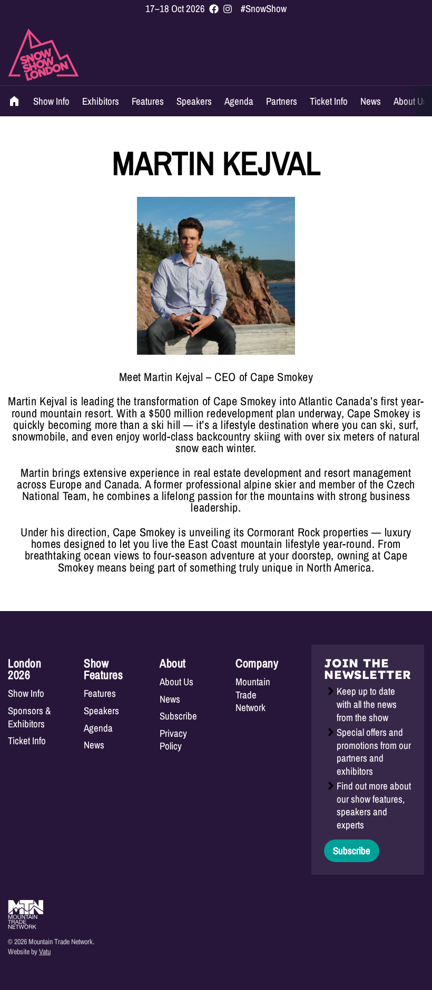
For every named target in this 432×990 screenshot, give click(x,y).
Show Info (51, 101)
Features (148, 101)
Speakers (194, 101)
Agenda (238, 101)
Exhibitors (100, 101)
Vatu (45, 951)
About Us (410, 101)
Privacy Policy (173, 740)
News (370, 101)
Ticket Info (329, 101)
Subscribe (178, 716)
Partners (281, 101)
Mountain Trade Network (252, 694)
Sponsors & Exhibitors (29, 717)
